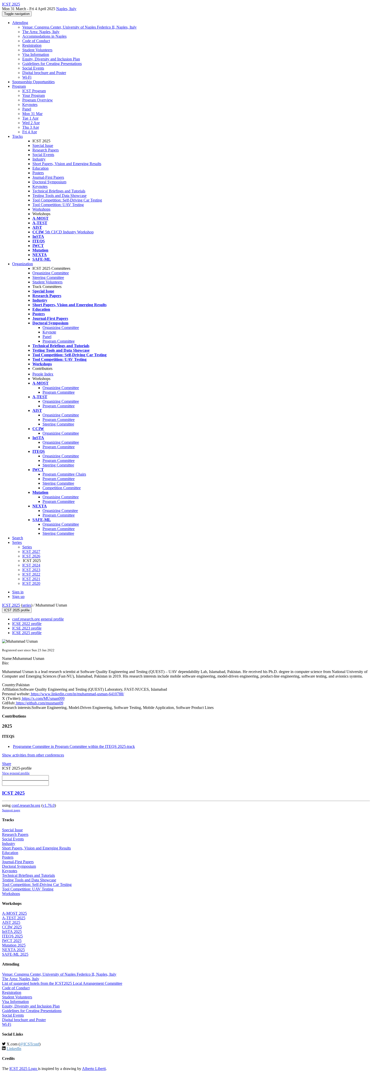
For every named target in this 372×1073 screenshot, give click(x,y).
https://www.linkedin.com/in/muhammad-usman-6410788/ (77, 694)
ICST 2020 (31, 583)
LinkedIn (14, 1048)
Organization (22, 264)
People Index (42, 374)
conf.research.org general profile (38, 619)
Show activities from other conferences (33, 755)
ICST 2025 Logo (23, 1068)
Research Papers (45, 150)
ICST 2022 (31, 574)
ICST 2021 (31, 579)
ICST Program (34, 91)
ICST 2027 (31, 551)
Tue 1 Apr (30, 118)
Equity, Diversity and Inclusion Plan (51, 59)
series (26, 605)
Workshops (41, 209)
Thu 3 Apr (30, 127)
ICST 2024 (31, 565)
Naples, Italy (66, 9)
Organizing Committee (50, 273)
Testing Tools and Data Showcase (59, 195)
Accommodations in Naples (44, 36)
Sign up (18, 596)
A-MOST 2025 (14, 913)
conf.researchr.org (26, 805)
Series (27, 547)
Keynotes (29, 104)
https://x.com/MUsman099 (43, 698)
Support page (11, 810)
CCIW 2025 (12, 927)
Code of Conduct (36, 41)
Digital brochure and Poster (44, 73)
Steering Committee (48, 277)
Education (40, 168)
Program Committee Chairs (64, 474)
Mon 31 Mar (32, 113)
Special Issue (42, 145)
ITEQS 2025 (12, 936)
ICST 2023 (31, 570)
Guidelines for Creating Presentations (52, 63)
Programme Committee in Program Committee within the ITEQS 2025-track (74, 746)
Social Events (33, 68)
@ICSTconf (29, 1044)
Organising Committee (61, 497)
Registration (32, 45)
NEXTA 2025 (13, 950)
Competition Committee (62, 488)
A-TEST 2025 (13, 918)
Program (19, 86)
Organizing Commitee (60, 510)
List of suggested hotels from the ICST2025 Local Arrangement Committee (62, 983)
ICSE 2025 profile (27, 633)
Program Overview (37, 100)
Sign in (18, 592)
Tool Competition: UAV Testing (58, 205)
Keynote (49, 332)
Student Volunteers (37, 50)
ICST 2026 (31, 556)
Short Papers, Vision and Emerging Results (66, 164)
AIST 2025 (11, 922)
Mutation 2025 (14, 945)
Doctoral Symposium (49, 182)
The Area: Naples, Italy (40, 32)
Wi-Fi (26, 77)
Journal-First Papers (48, 177)
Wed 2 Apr (31, 123)
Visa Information (35, 54)
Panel (26, 109)
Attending (20, 22)
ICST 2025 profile (17, 610)
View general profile (16, 773)
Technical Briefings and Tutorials (58, 191)
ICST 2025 (11, 605)
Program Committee (59, 341)
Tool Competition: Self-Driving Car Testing (67, 200)
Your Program (33, 95)
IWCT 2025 (12, 940)
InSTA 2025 (12, 931)
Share (6, 764)
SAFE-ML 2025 (15, 954)
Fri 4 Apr (29, 132)
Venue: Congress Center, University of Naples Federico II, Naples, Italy (79, 27)
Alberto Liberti (94, 1068)
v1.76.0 (49, 805)
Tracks (17, 136)
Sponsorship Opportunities (33, 82)
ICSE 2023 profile (27, 628)
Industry (39, 159)
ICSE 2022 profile (27, 623)
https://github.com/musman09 (39, 703)
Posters (38, 173)
